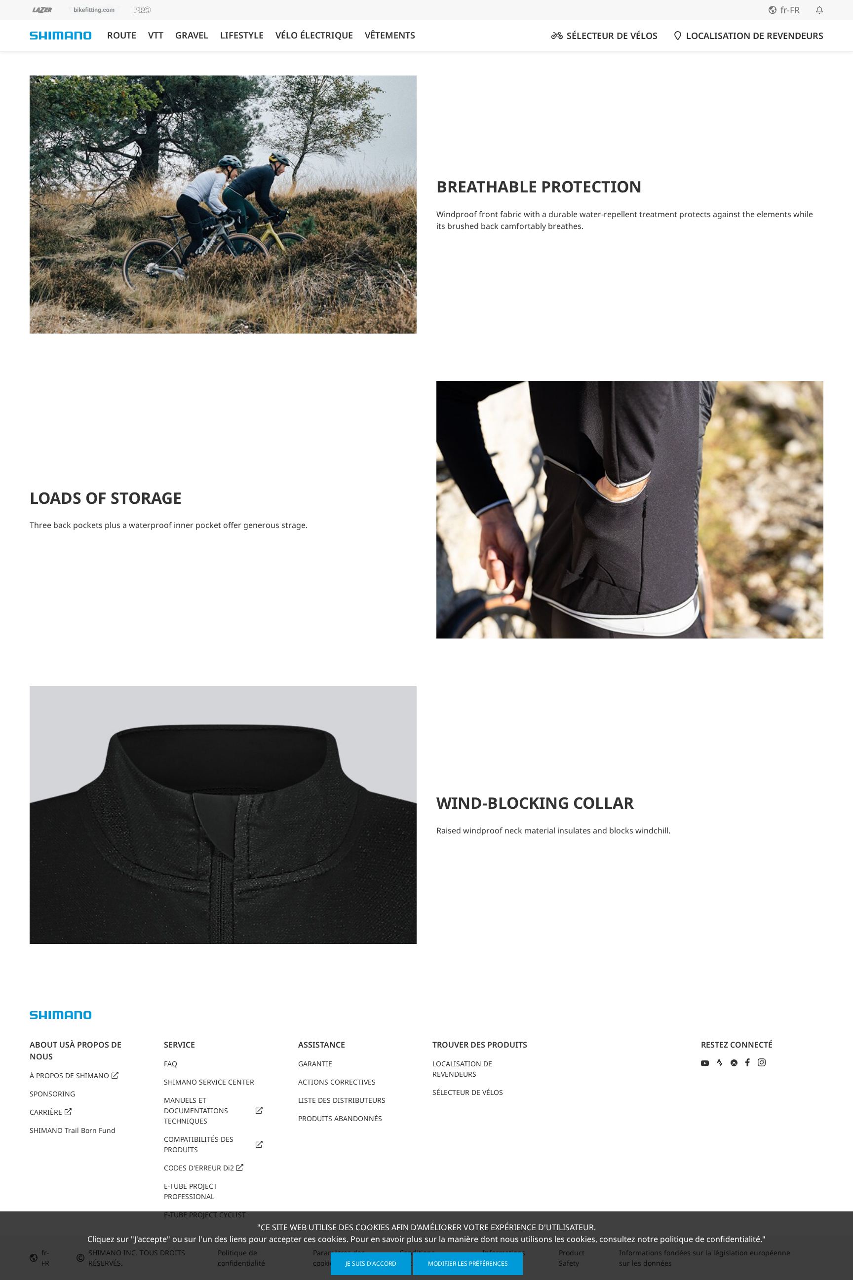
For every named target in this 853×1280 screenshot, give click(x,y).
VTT (155, 35)
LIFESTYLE (242, 35)
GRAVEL (191, 35)
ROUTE (121, 35)
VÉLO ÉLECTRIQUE (314, 35)
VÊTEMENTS (390, 35)
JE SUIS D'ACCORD (371, 1263)
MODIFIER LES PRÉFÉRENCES (468, 1263)
